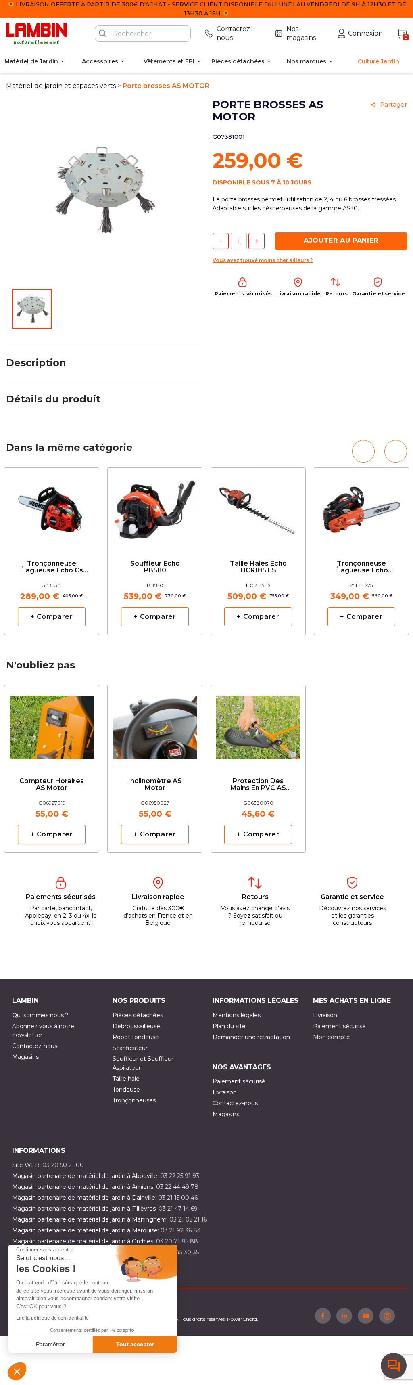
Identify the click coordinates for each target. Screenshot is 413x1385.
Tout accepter (135, 1344)
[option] (51, 551)
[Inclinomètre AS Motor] (155, 724)
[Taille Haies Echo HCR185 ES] (258, 507)
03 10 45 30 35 (179, 1252)
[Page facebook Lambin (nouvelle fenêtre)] (323, 1315)
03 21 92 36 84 (181, 1230)
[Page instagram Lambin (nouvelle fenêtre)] (387, 1315)
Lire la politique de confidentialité (52, 1318)
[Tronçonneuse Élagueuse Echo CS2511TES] (361, 507)
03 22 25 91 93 (179, 1176)
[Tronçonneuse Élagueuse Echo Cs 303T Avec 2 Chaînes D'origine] (52, 507)
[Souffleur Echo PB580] (155, 507)
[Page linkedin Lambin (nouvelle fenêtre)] (344, 1315)
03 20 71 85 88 (177, 1241)
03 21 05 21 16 (188, 1219)
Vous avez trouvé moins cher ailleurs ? (263, 260)
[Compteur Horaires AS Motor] (52, 724)
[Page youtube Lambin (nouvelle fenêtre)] (365, 1315)
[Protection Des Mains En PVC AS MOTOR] (258, 724)
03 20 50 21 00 (63, 1165)
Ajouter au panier (341, 240)
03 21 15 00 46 (178, 1197)
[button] (17, 1371)
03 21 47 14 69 (178, 1208)
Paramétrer (50, 1344)
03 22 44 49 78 (177, 1186)
